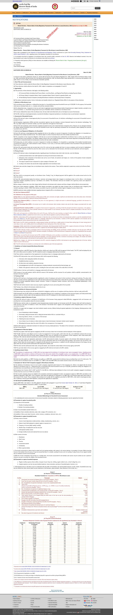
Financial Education (35, 606)
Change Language (94, 1)
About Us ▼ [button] (19, 12)
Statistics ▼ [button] (83, 12)
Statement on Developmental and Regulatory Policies (44, 52)
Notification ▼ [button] (26, 12)
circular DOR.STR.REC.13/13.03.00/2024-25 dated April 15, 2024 (36, 566)
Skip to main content (17, 1)
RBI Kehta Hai (69, 598)
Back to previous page (56, 590)
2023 (95, 25)
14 (86, 504)
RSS (87, 598)
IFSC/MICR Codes (52, 600)
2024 (95, 23)
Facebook (88, 602)
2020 (95, 31)
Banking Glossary (17, 600)
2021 (95, 29)
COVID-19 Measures (35, 598)
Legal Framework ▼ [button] (68, 12)
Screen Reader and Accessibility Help (91, 612)
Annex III (23, 232)
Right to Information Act (71, 604)
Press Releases (34, 12)
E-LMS (32, 600)
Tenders (68, 606)
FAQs (32, 604)
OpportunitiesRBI (52, 604)
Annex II (17, 232)
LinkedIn (94, 602)
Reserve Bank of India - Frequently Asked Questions (68, 60)
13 (32, 498)
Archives (96, 39)
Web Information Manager (18, 612)
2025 (95, 21)
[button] (72, 1)
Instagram (95, 600)
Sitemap (93, 609)
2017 (95, 37)
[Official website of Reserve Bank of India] (25, 6)
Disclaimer (98, 609)
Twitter (94, 598)
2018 (95, 35)
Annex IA (22, 218)
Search (97, 8)
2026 (95, 19)
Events (32, 602)
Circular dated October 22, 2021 (69, 382)
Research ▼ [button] (76, 12)
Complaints (16, 604)
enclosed (52, 58)
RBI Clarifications (52, 606)
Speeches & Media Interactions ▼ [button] (46, 12)
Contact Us (15, 606)
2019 (95, 33)
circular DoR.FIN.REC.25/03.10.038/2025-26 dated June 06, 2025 (31, 571)
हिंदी (99, 1)
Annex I (21, 120)
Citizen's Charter (17, 602)
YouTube (88, 600)
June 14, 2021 (65, 56)
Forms (49, 598)
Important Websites (52, 602)
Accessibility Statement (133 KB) (75, 612)
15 (57, 506)
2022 (95, 27)
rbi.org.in (84, 60)
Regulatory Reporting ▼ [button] (92, 12)
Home (13, 12)
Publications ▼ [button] (58, 12)
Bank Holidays (16, 598)
